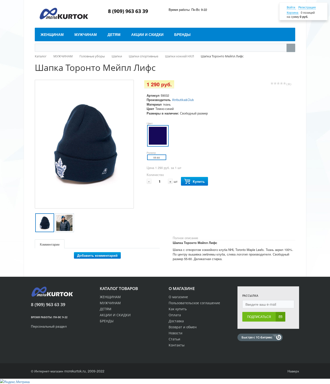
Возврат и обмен (183, 327)
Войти (291, 7)
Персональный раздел (49, 326)
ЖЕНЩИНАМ (110, 297)
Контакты (177, 345)
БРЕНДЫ (107, 321)
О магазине (178, 297)
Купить (199, 181)
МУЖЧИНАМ (110, 303)
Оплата (175, 315)
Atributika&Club (183, 99)
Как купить (178, 309)
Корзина (292, 12)
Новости (175, 333)
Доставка (176, 321)
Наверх (293, 371)
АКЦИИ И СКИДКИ (115, 315)
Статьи (174, 339)
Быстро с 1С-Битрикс (257, 337)
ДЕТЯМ (105, 309)
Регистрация (307, 7)
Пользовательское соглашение (194, 303)
